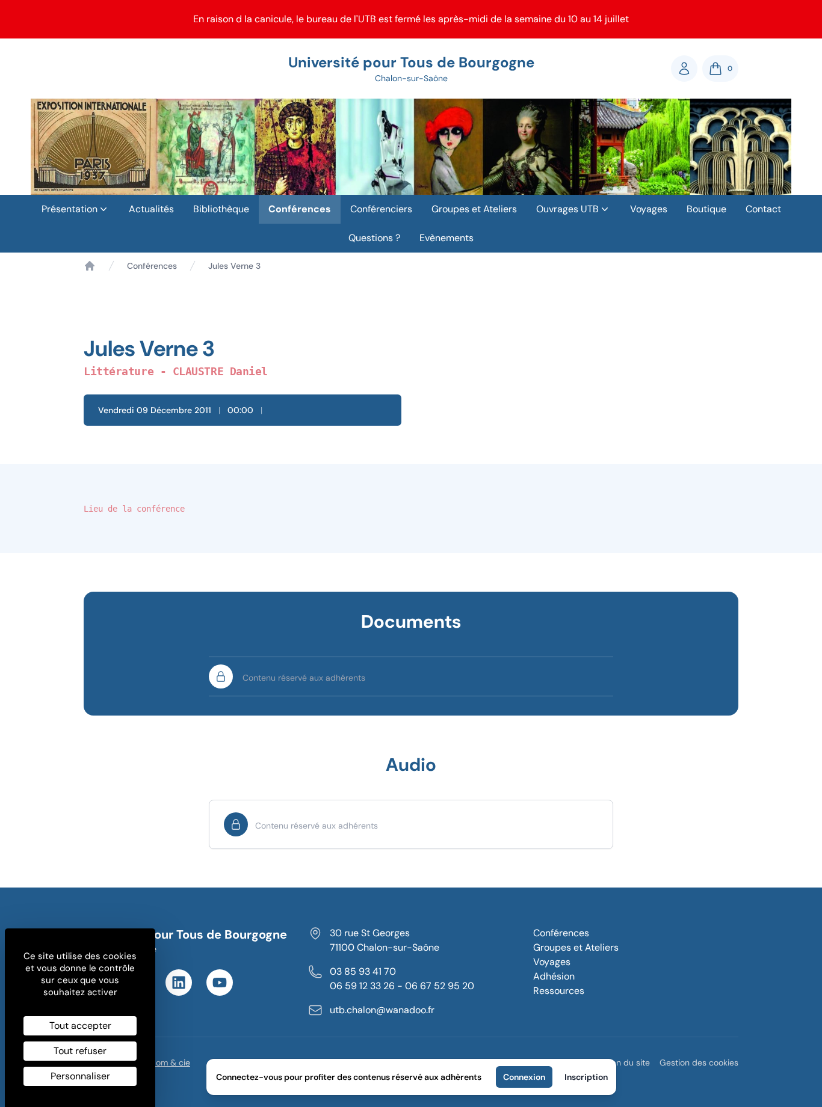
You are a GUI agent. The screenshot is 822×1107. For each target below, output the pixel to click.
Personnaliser (80, 1076)
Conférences (299, 209)
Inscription (586, 1077)
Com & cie (170, 1062)
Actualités (151, 209)
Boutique (706, 209)
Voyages (648, 209)
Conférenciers (381, 209)
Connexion (524, 1077)
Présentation (69, 209)
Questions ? (374, 238)
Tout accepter (80, 1025)
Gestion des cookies (699, 1062)
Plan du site (627, 1062)
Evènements (446, 238)
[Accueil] (90, 266)
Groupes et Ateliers (474, 209)
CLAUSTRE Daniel (220, 371)
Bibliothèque (221, 209)
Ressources (558, 990)
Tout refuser (80, 1050)
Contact (763, 209)
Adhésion (554, 976)
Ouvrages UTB (567, 209)
